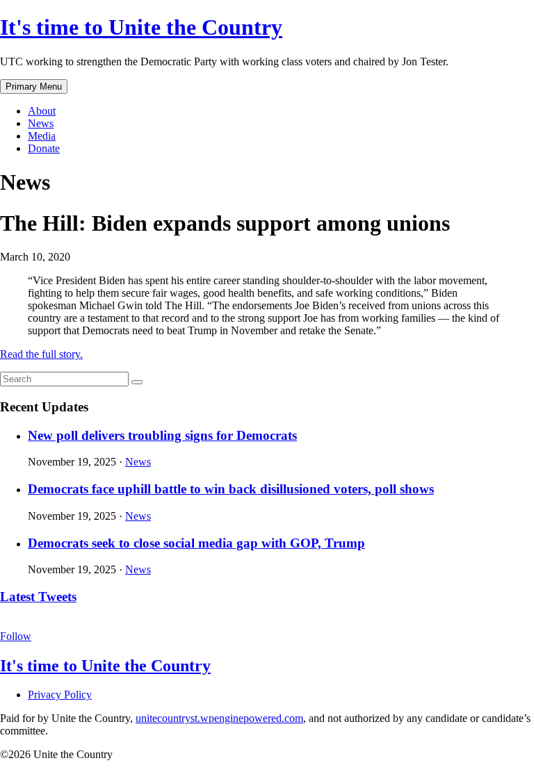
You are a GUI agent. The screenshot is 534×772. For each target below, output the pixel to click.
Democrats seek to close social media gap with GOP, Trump (196, 543)
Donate (44, 148)
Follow (15, 636)
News (41, 123)
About (42, 111)
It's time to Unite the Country (141, 27)
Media (42, 136)
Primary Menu (34, 86)
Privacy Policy (60, 694)
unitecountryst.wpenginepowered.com (219, 718)
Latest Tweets (38, 596)
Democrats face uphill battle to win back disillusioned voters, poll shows (231, 489)
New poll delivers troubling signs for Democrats (162, 435)
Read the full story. (41, 354)
